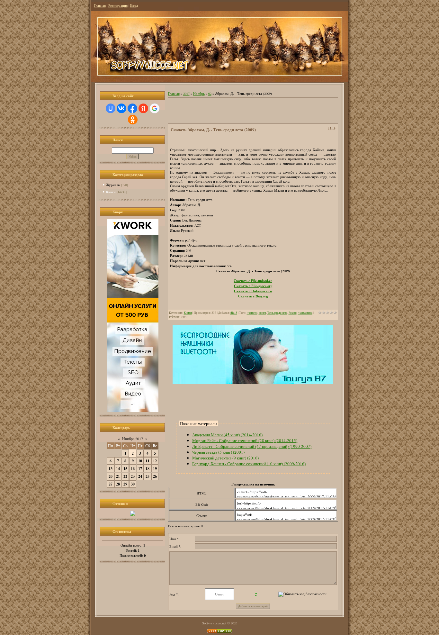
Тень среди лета (277, 313)
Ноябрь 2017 (132, 438)
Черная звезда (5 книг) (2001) (218, 452)
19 (155, 468)
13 (110, 468)
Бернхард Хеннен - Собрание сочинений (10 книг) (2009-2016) (249, 464)
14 (118, 468)
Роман (293, 313)
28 (118, 484)
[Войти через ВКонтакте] (121, 108)
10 (140, 461)
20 (110, 476)
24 (140, 476)
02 (209, 93)
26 (155, 476)
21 (118, 476)
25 (147, 476)
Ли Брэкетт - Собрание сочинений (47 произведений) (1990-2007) (251, 446)
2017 (186, 93)
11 (147, 461)
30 (133, 484)
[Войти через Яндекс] (143, 108)
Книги (111, 191)
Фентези (252, 313)
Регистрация (118, 5)
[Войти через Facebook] (132, 108)
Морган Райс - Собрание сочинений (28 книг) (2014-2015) (244, 440)
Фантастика (305, 313)
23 (133, 476)
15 (125, 468)
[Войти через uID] (110, 108)
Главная (100, 5)
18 (147, 468)
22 (125, 476)
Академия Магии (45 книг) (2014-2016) (227, 435)
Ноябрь (199, 93)
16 (133, 468)
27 (110, 484)
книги (262, 313)
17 (140, 468)
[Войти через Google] (154, 108)
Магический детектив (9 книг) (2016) (225, 458)
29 (125, 484)
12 (155, 461)
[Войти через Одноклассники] (133, 119)
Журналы (113, 184)
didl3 (233, 313)
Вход (134, 5)
